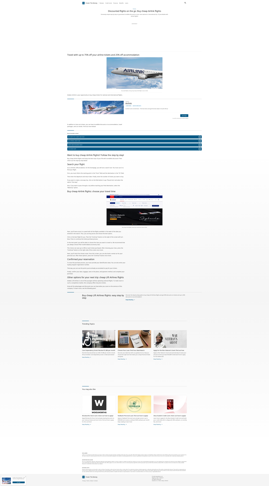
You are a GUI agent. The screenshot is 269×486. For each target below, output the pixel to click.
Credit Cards (108, 3)
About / (92, 480)
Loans (126, 3)
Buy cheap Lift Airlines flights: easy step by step (103, 296)
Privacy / (84, 480)
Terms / (88, 480)
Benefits (121, 3)
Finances (115, 3)
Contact (96, 480)
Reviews (102, 3)
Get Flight (184, 115)
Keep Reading (129, 300)
